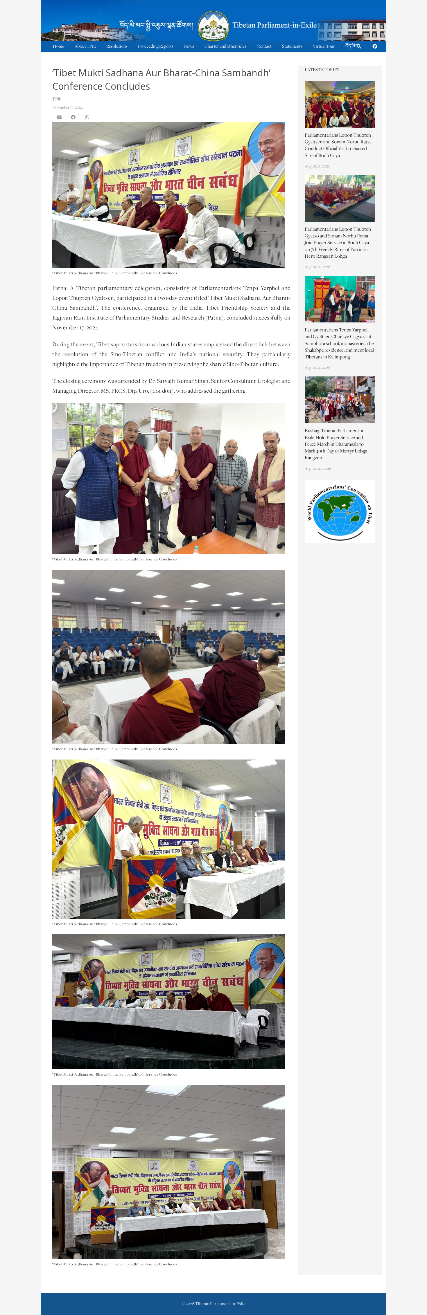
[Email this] (59, 117)
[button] (359, 46)
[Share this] (73, 117)
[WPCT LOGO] (340, 511)
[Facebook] (374, 46)
